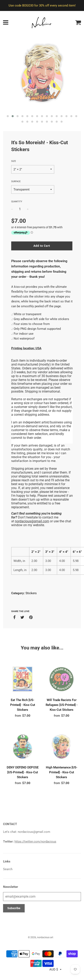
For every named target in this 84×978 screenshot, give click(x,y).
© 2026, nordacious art (40, 937)
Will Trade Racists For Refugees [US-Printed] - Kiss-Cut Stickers (61, 705)
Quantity (16, 201)
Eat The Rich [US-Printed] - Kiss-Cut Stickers (22, 705)
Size (13, 161)
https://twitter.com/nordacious (35, 841)
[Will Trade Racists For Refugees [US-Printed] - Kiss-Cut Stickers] (61, 679)
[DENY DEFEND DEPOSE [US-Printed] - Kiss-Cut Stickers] (22, 746)
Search (7, 869)
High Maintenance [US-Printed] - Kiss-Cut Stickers (61, 772)
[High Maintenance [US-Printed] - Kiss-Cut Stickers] (61, 746)
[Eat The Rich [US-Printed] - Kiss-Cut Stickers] (22, 679)
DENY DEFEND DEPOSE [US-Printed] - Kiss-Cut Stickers (23, 772)
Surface (16, 181)
